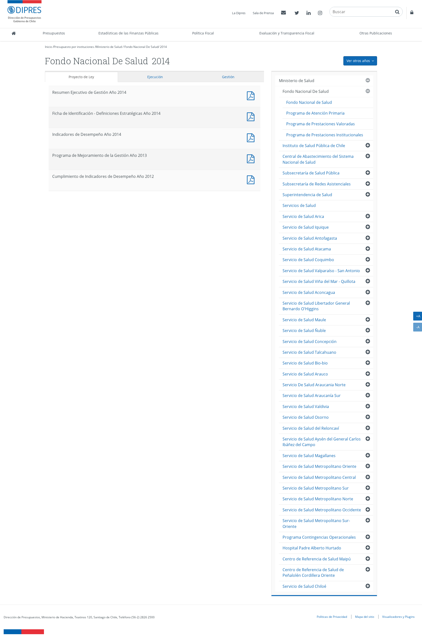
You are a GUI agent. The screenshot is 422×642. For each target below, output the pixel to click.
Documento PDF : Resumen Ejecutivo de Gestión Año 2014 (252, 95)
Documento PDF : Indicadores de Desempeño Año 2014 (252, 137)
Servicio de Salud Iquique (306, 227)
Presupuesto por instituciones (74, 47)
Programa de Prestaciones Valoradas (320, 124)
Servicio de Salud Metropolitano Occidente (322, 510)
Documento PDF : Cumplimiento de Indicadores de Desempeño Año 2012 (252, 179)
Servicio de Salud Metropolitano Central (319, 477)
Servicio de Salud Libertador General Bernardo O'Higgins (316, 305)
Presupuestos (54, 33)
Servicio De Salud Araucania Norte (314, 384)
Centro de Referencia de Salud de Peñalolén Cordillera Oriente (313, 572)
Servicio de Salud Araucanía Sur (312, 395)
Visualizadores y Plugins (398, 617)
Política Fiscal (203, 33)
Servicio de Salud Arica (303, 216)
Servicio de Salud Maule (304, 319)
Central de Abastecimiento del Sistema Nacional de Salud (318, 159)
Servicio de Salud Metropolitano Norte (318, 499)
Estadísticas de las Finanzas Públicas (128, 33)
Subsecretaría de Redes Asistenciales (317, 184)
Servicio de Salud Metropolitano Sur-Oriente (316, 523)
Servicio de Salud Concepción (310, 341)
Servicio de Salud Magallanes (309, 455)
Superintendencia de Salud (307, 194)
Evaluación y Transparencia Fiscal (286, 33)
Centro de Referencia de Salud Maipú (317, 559)
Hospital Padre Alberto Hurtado (312, 548)
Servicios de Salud (299, 205)
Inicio (48, 47)
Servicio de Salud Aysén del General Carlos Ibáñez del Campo (322, 441)
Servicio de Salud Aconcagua (309, 292)
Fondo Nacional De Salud (141, 47)
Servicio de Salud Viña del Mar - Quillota (319, 281)
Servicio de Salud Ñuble (304, 330)
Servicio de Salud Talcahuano (309, 352)
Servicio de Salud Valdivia (306, 406)
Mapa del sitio (364, 617)
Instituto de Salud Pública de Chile (314, 145)
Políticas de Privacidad (332, 617)
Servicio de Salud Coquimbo (308, 259)
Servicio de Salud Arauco (305, 374)
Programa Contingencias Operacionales (319, 537)
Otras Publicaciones (375, 33)
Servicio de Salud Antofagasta (310, 238)
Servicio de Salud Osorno (306, 417)
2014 (163, 47)
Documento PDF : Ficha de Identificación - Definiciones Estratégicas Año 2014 (252, 116)
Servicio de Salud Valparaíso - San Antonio (321, 270)
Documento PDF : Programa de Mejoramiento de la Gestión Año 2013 (252, 158)
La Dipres (238, 13)
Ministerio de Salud (109, 47)
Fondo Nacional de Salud (309, 102)
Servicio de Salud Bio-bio (305, 363)
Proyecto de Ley (81, 77)
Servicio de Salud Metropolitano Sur (316, 488)
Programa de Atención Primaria (315, 113)
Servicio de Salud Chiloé (304, 586)
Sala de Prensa (263, 13)
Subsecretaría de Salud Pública (311, 173)
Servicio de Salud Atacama (307, 249)
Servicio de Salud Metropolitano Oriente (319, 466)
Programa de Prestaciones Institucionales (324, 135)
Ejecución (155, 77)
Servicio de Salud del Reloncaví (311, 428)
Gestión (228, 77)
